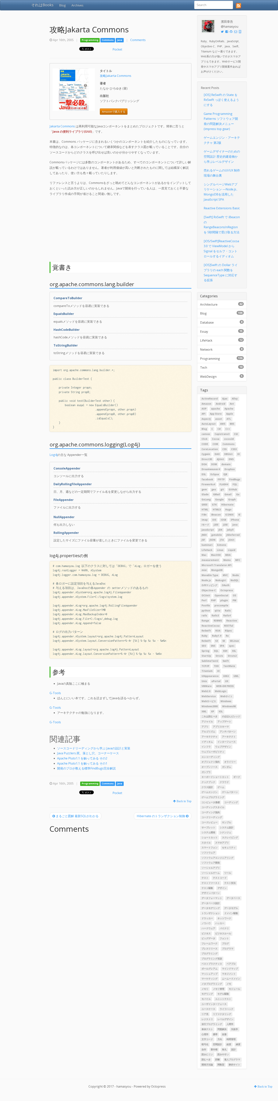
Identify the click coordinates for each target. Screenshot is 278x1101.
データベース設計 (211, 903)
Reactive (231, 620)
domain (226, 464)
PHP (213, 600)
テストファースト (211, 883)
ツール (227, 872)
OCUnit (206, 595)
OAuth (225, 585)
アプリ (205, 726)
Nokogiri (220, 580)
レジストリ (207, 1019)
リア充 (205, 1014)
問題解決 (222, 1029)
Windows (226, 701)
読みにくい (207, 1054)
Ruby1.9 (216, 635)
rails (204, 615)
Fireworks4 (208, 484)
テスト (205, 878)
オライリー (230, 762)
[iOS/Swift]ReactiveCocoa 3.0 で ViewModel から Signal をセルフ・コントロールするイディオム (221, 248)
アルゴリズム (208, 731)
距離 (217, 1059)
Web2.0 (206, 691)
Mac (204, 555)
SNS (213, 646)
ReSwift (206, 630)
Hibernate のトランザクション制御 (161, 816)
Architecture (221, 304)
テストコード (220, 878)
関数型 (220, 1064)
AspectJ (206, 418)
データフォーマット (212, 898)
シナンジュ (225, 832)
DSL (204, 474)
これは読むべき (209, 716)
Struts (219, 656)
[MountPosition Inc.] (240, 32)
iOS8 (223, 519)
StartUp (206, 656)
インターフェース (226, 741)
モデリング (207, 994)
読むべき (206, 1059)
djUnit (220, 459)
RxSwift (206, 640)
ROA (217, 630)
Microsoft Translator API (216, 565)
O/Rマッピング (209, 585)
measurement (210, 560)
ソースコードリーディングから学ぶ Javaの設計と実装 (93, 748)
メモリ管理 (218, 988)
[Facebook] (226, 32)
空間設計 (217, 1044)
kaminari (207, 545)
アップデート (224, 721)
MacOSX (216, 555)
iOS (214, 519)
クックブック (208, 782)
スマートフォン (209, 847)
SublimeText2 (210, 661)
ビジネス (206, 933)
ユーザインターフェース (214, 1004)
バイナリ (224, 928)
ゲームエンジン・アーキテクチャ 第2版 (222, 140)
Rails (228, 610)
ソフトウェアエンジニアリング (217, 857)
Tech (221, 367)
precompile (221, 605)
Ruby (204, 635)
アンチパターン (228, 731)
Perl (204, 600)
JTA (222, 540)
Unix (204, 681)
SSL (234, 651)
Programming (90, 40)
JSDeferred (233, 534)
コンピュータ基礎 (211, 802)
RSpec (228, 630)
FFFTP (221, 479)
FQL (235, 484)
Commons (108, 40)
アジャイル (207, 721)
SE (223, 640)
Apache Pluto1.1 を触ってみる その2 (82, 758)
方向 (219, 1039)
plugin (224, 600)
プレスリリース (209, 948)
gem (204, 489)
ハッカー (219, 923)
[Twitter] (222, 32)
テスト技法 (230, 883)
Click (204, 439)
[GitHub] (231, 32)
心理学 (205, 1034)
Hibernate (227, 504)
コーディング (231, 802)
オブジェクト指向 (211, 762)
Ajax (224, 398)
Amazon (206, 403)
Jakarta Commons (62, 126)
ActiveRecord (210, 398)
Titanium (207, 671)
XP (212, 711)
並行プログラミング (212, 1024)
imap (205, 519)
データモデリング (211, 908)
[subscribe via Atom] (238, 5)
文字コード (207, 1039)
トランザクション (211, 913)
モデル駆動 (223, 994)
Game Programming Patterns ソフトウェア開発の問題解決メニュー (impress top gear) (221, 121)
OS (234, 595)
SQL (216, 651)
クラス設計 (207, 787)
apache (215, 408)
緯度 (238, 1044)
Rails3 (215, 615)
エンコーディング (211, 756)
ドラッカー (207, 918)
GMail (216, 494)
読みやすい (223, 1054)
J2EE (216, 524)
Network (221, 349)
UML (236, 676)
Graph (232, 499)
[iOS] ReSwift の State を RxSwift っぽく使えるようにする (221, 100)
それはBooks (42, 4)
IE (239, 514)
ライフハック (226, 1009)
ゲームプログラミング (213, 797)
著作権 (214, 1049)
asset (218, 418)
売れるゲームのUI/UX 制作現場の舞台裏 (222, 173)
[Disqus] (120, 883)
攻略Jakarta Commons (115, 76)
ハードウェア (208, 928)
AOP (204, 408)
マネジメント (229, 973)
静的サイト (234, 1064)
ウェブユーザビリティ (213, 751)
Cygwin (206, 454)
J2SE (225, 524)
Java (119, 40)
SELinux (234, 640)
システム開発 (208, 832)
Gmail (227, 494)
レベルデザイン (225, 1019)
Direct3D (207, 459)
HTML (205, 509)
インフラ (206, 746)
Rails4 (227, 615)
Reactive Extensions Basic (222, 208)
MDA (228, 555)
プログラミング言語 (212, 958)
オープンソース (209, 767)
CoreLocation (210, 449)
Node (235, 575)
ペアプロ (231, 963)
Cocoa (215, 439)
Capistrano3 (222, 434)
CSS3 (234, 449)
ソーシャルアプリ (211, 867)
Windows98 (229, 706)
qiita (217, 610)
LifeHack (221, 340)
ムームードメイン (231, 978)
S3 (216, 640)
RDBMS (218, 620)
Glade (205, 494)
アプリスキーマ (221, 726)
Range (205, 620)
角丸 (224, 1049)
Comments (138, 40)
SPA (222, 646)
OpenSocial (221, 595)
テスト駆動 (207, 888)
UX (226, 681)
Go (237, 494)
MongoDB (217, 570)
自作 (204, 1049)
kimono (221, 545)
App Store (216, 413)
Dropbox (229, 469)
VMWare (207, 686)
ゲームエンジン (209, 792)
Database (221, 322)
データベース (233, 898)
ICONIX (229, 514)
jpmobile (216, 534)
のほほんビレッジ (231, 716)
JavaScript (208, 529)
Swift (226, 661)
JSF (203, 540)
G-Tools (55, 693)
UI (218, 671)
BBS (232, 424)
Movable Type (210, 575)
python (206, 610)
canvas (206, 434)
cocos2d (229, 439)
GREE (204, 504)
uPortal (216, 681)
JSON (212, 540)
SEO (204, 646)
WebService (209, 696)
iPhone (235, 519)
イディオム (207, 741)
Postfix (206, 605)
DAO (217, 454)
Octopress (226, 590)
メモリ (205, 988)
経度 (229, 1044)
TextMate (229, 666)
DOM (214, 464)
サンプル (226, 822)
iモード (205, 524)
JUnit (231, 540)
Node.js (206, 580)
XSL (221, 711)
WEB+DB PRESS (225, 686)
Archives (77, 5)
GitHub (233, 489)
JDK (220, 529)
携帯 (215, 1034)
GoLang (206, 499)
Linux (220, 550)
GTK (214, 504)
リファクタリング (222, 1014)
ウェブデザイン (223, 746)
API (203, 413)
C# (219, 429)
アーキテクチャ (209, 736)
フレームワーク (209, 943)
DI (238, 454)
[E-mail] (235, 32)
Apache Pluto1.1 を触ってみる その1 (82, 763)
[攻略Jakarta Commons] (74, 89)
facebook (207, 479)
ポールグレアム (209, 968)
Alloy (235, 398)
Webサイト (226, 696)
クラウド (224, 782)
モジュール (234, 988)
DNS (231, 459)
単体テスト (207, 1029)
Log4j (53, 455)
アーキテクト (229, 736)
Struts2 (232, 656)
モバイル (206, 999)
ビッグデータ (208, 938)
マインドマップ (230, 968)
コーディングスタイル (213, 807)
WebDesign (221, 376)
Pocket (117, 49)
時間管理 (231, 1039)
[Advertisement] (120, 227)
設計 (233, 1049)
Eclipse (214, 474)
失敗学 (234, 1029)
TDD (216, 666)
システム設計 (226, 827)
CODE (205, 444)
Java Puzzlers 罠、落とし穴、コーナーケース (88, 753)
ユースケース (208, 1009)
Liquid (231, 550)
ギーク (236, 777)
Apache (228, 408)
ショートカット (209, 837)
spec (232, 646)
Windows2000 (210, 706)
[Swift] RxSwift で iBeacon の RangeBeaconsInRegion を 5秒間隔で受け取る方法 (222, 224)
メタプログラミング (212, 984)
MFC (237, 560)
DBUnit (228, 454)
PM (234, 600)
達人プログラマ (232, 1059)
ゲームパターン (230, 792)
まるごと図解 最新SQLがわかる (77, 816)
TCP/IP (205, 666)
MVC (225, 575)
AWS (222, 424)
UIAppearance (210, 676)
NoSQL (234, 580)
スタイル (206, 842)
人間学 (230, 1024)
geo (213, 489)
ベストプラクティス (212, 963)
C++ (227, 429)
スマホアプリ (222, 842)
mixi (204, 570)
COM (215, 444)
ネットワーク (224, 918)
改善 (224, 1034)
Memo (227, 560)
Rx (227, 635)
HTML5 (217, 509)
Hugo (228, 509)
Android (220, 403)
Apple (229, 413)
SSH (225, 651)
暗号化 (205, 1044)
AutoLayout (209, 424)
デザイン (222, 888)
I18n (204, 514)
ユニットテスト (223, 999)
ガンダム (226, 767)
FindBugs (234, 479)
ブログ (225, 943)
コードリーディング (212, 817)
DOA (204, 464)
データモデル (231, 908)
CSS (224, 449)
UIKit (226, 676)
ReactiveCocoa (211, 625)
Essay (221, 331)
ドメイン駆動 (231, 913)
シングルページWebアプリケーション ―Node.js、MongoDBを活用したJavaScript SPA (221, 192)
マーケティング (209, 978)
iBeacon (216, 514)
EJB (225, 474)
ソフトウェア (208, 852)
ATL (229, 418)
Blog (62, 5)
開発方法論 (207, 1064)
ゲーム (220, 787)
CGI (236, 434)
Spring (205, 651)
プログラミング (209, 953)
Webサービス (209, 701)
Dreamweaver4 (211, 469)
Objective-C (209, 590)
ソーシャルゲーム (211, 872)
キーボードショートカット (215, 777)
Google (219, 499)
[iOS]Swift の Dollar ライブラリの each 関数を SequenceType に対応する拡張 (221, 272)
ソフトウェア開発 (211, 862)
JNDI (204, 534)
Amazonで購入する (113, 111)
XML (204, 711)
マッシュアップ (209, 973)
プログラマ (227, 948)
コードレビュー (209, 822)
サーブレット (208, 827)
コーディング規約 (211, 812)
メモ (229, 984)
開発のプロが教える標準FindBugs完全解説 (86, 768)
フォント (224, 938)
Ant (232, 403)
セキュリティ (229, 847)
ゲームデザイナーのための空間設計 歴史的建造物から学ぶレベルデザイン (222, 156)
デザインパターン (211, 893)
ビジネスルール (223, 933)
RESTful (228, 625)
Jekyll (230, 529)
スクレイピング (230, 837)
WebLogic (221, 691)
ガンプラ (206, 772)
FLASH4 (224, 484)
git (222, 489)
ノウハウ (206, 923)
